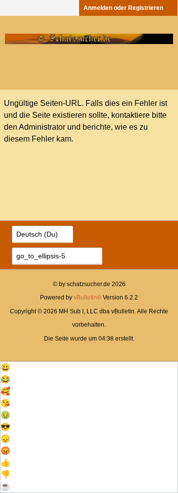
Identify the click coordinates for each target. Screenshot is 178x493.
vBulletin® (87, 297)
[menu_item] (89, 368)
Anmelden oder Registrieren (123, 7)
